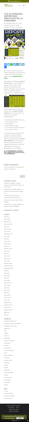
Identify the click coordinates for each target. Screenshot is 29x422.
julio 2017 (6, 315)
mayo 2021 (7, 251)
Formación (6, 358)
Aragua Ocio (7, 328)
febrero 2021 (7, 258)
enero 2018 (7, 300)
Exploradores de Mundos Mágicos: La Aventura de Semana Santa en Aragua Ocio (13, 191)
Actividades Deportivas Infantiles (12, 323)
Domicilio (6, 345)
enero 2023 (7, 246)
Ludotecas (6, 362)
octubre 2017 (7, 307)
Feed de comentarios (9, 396)
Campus (6, 333)
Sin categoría (7, 380)
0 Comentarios (18, 27)
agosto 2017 (7, 312)
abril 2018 (6, 292)
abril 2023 (6, 238)
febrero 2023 (7, 243)
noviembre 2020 (8, 265)
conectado (18, 167)
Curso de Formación (9, 340)
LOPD (17, 407)
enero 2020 (7, 285)
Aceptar (20, 418)
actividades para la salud (10, 326)
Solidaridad (7, 382)
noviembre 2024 (8, 224)
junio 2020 (6, 273)
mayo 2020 (7, 275)
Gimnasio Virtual (8, 360)
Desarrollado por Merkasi (13, 405)
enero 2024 (7, 231)
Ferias (5, 353)
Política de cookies (13, 411)
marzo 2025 (7, 219)
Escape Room (7, 348)
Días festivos (7, 343)
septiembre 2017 (8, 310)
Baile (5, 331)
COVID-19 (6, 335)
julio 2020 (6, 270)
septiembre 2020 (8, 268)
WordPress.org (8, 398)
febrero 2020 (7, 283)
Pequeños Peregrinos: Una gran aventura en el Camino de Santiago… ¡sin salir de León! (14, 185)
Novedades (7, 370)
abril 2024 (6, 226)
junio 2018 (6, 288)
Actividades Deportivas (9, 25)
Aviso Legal (11, 407)
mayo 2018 (7, 290)
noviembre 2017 (8, 305)
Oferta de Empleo (8, 372)
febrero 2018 (7, 297)
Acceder (6, 391)
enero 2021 (7, 261)
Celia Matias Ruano (10, 23)
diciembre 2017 (8, 302)
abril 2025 (6, 216)
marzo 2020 (7, 280)
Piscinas (6, 375)
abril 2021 (6, 253)
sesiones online (8, 377)
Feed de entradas (8, 393)
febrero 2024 (7, 229)
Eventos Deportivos (9, 350)
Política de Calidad (13, 409)
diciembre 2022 (8, 248)
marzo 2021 (7, 256)
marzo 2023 (7, 241)
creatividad (7, 338)
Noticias (12, 27)
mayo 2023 (7, 236)
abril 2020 (6, 278)
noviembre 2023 (8, 234)
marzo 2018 (7, 295)
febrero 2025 (7, 221)
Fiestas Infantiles (8, 355)
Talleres (6, 385)
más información (11, 418)
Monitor (6, 365)
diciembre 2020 (8, 263)
